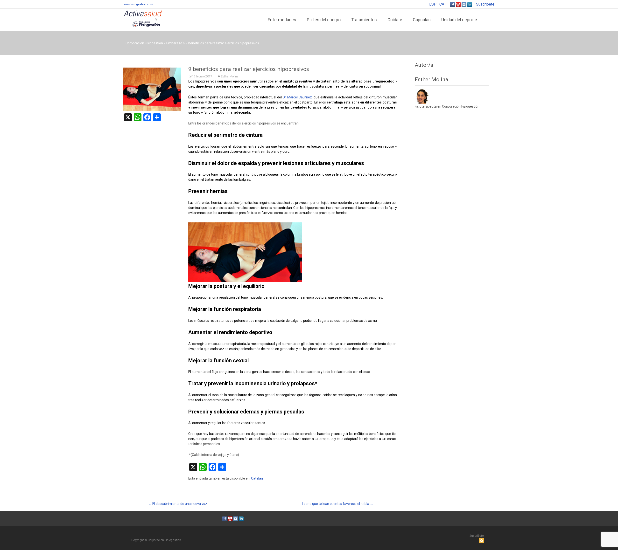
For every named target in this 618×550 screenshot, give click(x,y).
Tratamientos (364, 19)
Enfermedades (282, 19)
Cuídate (394, 19)
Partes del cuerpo (324, 19)
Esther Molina (229, 76)
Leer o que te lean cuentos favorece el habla (337, 504)
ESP (432, 4)
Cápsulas (422, 19)
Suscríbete (485, 4)
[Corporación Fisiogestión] (139, 18)
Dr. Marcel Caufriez (297, 97)
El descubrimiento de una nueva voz (177, 504)
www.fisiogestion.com (138, 4)
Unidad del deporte (459, 19)
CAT (442, 4)
